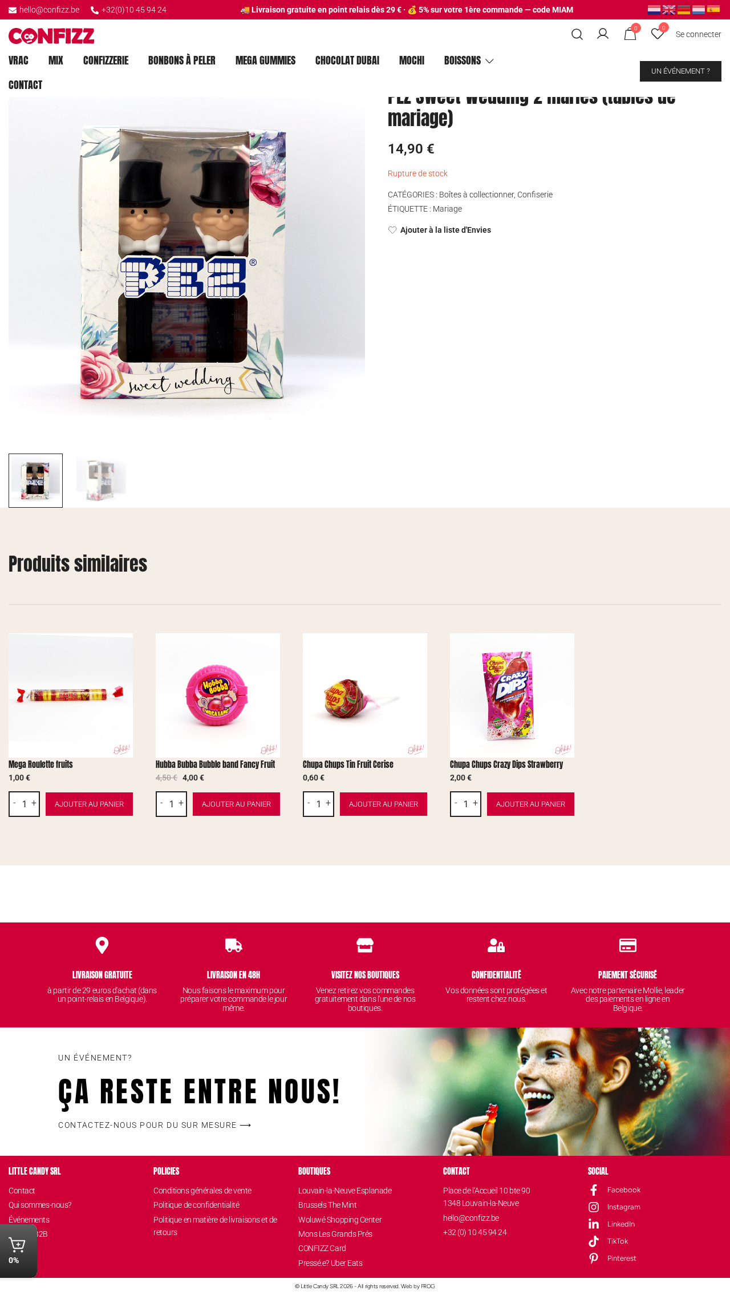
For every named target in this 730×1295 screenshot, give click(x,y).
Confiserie (535, 194)
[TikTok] (593, 1241)
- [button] (14, 803)
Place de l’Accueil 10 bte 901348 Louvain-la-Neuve (486, 1197)
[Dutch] (654, 9)
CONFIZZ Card (322, 1248)
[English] (669, 9)
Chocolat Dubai (347, 60)
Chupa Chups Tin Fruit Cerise (348, 765)
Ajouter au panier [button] (89, 804)
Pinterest (621, 1258)
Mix (55, 60)
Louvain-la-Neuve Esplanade (344, 1190)
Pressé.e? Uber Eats (330, 1263)
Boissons (462, 60)
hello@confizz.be (49, 9)
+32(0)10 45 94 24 (134, 9)
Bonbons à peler (182, 60)
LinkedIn (621, 1224)
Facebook (623, 1189)
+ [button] (33, 803)
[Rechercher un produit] (577, 34)
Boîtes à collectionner (476, 194)
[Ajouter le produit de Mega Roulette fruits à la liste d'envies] (123, 652)
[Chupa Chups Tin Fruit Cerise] (365, 695)
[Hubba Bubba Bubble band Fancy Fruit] (218, 695)
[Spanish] (714, 9)
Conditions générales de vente (202, 1190)
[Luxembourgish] (699, 9)
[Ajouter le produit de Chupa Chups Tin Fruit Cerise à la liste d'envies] (417, 652)
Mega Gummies (265, 60)
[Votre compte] (603, 34)
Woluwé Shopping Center (340, 1219)
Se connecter (698, 34)
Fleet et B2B (28, 1234)
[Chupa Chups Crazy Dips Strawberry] (512, 695)
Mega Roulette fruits (41, 765)
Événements (29, 1219)
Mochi (411, 60)
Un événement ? (680, 71)
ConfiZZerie (105, 60)
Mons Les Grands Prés (335, 1234)
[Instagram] (593, 1207)
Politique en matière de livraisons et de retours (215, 1226)
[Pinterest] (593, 1258)
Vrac (19, 60)
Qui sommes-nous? (40, 1204)
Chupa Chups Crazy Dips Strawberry (506, 765)
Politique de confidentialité (196, 1204)
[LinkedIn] (593, 1224)
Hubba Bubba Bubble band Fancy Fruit (215, 765)
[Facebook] (593, 1190)
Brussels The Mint (327, 1204)
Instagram (623, 1207)
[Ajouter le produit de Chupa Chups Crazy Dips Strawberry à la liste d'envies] (564, 652)
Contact (25, 84)
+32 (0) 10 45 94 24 (474, 1232)
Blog (16, 1248)
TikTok (617, 1241)
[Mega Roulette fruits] (71, 695)
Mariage (447, 208)
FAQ (15, 1263)
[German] (684, 9)
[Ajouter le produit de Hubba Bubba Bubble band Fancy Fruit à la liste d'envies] (270, 652)
